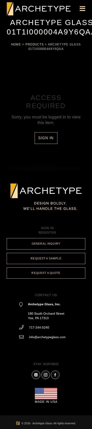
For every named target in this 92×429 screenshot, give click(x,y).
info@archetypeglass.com (47, 337)
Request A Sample (46, 258)
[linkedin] (36, 375)
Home (16, 44)
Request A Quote (45, 273)
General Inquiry (46, 243)
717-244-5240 (39, 327)
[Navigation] (82, 9)
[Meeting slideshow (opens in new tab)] (18, 423)
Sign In (46, 138)
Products (34, 44)
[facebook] (55, 375)
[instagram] (45, 375)
